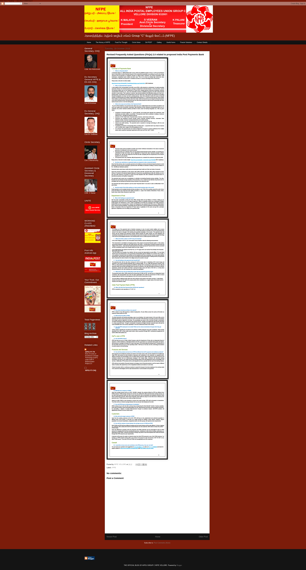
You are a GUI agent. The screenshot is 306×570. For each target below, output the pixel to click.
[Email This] (137, 464)
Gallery (159, 42)
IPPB (114, 468)
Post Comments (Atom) (162, 543)
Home (89, 42)
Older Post (203, 537)
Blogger (179, 565)
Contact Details (202, 42)
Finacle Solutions (186, 42)
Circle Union (136, 42)
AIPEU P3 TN (90, 352)
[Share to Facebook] (143, 464)
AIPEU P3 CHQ (90, 370)
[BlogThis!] (139, 464)
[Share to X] (141, 464)
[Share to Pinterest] (146, 464)
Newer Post (112, 537)
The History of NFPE (103, 42)
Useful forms (171, 42)
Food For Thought (121, 42)
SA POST (148, 42)
